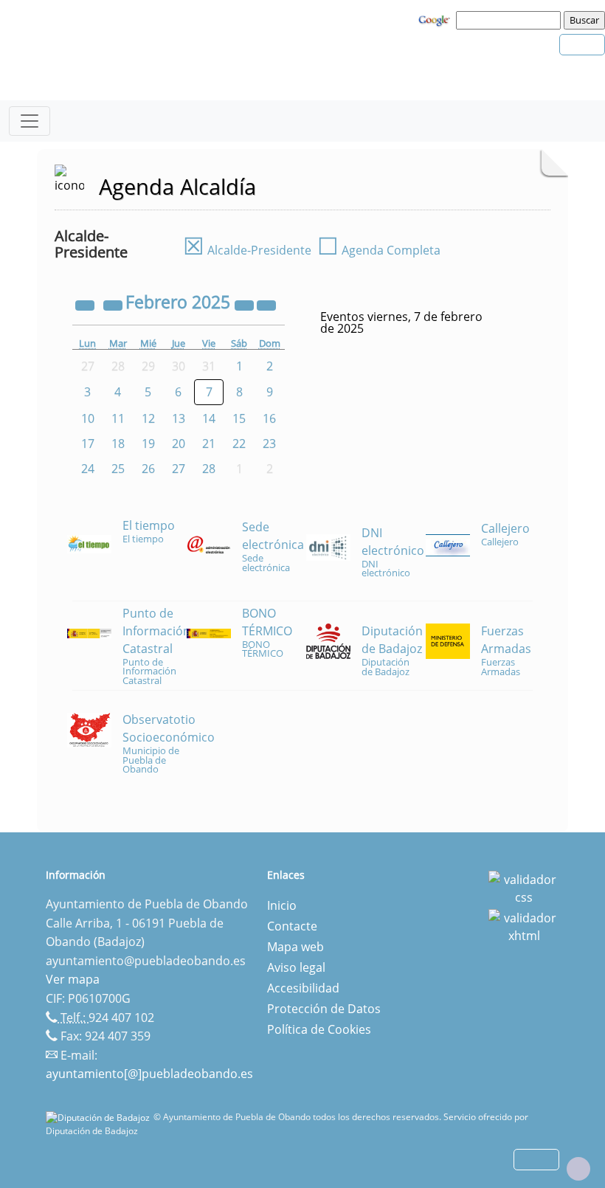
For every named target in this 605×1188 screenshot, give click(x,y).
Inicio (282, 905)
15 (239, 418)
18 (118, 443)
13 (178, 418)
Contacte (292, 926)
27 (178, 468)
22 (239, 443)
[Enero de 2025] (114, 304)
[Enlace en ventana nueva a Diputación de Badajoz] (99, 1117)
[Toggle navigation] (29, 121)
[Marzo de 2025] (266, 304)
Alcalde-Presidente (247, 250)
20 (178, 443)
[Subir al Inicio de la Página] (578, 1169)
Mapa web (295, 947)
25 (118, 468)
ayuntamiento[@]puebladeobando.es (149, 1074)
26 (148, 468)
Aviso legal (296, 967)
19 (148, 443)
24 (87, 468)
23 (269, 443)
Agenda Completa (378, 250)
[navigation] (510, 20)
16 (269, 418)
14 (208, 418)
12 (148, 418)
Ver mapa (73, 979)
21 (208, 443)
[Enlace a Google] (436, 19)
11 (118, 418)
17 (87, 443)
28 (208, 468)
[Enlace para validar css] (523, 887)
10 (87, 418)
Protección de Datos (324, 1009)
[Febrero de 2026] (246, 304)
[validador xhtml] (523, 925)
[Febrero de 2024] (86, 304)
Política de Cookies (319, 1029)
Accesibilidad (303, 988)
